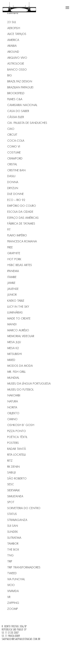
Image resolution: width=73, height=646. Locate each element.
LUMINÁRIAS (15, 312)
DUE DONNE (15, 194)
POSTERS (13, 443)
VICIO (11, 585)
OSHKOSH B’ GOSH (20, 425)
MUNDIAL (13, 378)
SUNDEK (12, 532)
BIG (9, 75)
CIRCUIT (12, 135)
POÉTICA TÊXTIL (17, 437)
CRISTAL (12, 164)
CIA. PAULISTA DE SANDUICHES (27, 123)
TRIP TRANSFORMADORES (23, 567)
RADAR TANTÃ (16, 449)
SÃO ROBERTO (17, 478)
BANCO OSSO (17, 69)
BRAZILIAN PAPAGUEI (20, 87)
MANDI (11, 324)
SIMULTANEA (15, 496)
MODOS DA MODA (20, 366)
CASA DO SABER (18, 111)
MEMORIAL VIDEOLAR (20, 336)
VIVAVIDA (13, 591)
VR (8, 597)
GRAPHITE (13, 253)
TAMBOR (12, 543)
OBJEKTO (13, 413)
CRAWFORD (15, 158)
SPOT (10, 502)
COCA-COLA (15, 141)
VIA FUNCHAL (16, 579)
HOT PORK (14, 259)
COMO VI (13, 146)
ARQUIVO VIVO (17, 58)
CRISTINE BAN (16, 170)
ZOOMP (12, 609)
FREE (10, 247)
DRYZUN (12, 188)
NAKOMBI (13, 395)
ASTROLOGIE (15, 63)
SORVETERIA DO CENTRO (23, 508)
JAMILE (11, 283)
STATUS (12, 514)
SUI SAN (12, 526)
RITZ (10, 461)
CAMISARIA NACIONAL (22, 105)
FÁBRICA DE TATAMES (21, 223)
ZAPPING (13, 603)
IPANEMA (13, 271)
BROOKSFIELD (15, 93)
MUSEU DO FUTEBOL (20, 389)
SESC (10, 484)
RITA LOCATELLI (16, 455)
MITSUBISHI (14, 354)
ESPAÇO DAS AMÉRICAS (23, 218)
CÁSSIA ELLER (15, 117)
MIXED (11, 360)
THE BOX (13, 549)
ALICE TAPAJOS (16, 34)
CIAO (10, 129)
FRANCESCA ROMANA (22, 241)
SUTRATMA (14, 538)
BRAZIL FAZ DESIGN (19, 81)
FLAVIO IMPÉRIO (17, 235)
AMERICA (13, 40)
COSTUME (14, 152)
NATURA (12, 401)
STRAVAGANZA (17, 520)
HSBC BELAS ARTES (19, 265)
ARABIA (12, 46)
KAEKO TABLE (15, 301)
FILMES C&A (14, 99)
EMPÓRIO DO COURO (21, 206)
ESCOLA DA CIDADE (20, 212)
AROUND (13, 52)
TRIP (9, 561)
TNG (10, 555)
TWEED (12, 573)
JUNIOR (12, 295)
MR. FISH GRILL (16, 372)
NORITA (12, 407)
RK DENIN (13, 467)
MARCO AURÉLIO (18, 330)
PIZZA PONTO (16, 431)
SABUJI (11, 472)
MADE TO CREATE (18, 318)
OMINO (12, 419)
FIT (9, 229)
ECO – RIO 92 (16, 200)
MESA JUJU (14, 342)
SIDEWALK (13, 490)
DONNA (12, 182)
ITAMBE (11, 277)
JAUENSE (13, 289)
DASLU (11, 176)
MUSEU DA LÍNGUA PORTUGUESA (29, 383)
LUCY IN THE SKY (18, 307)
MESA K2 (13, 348)
